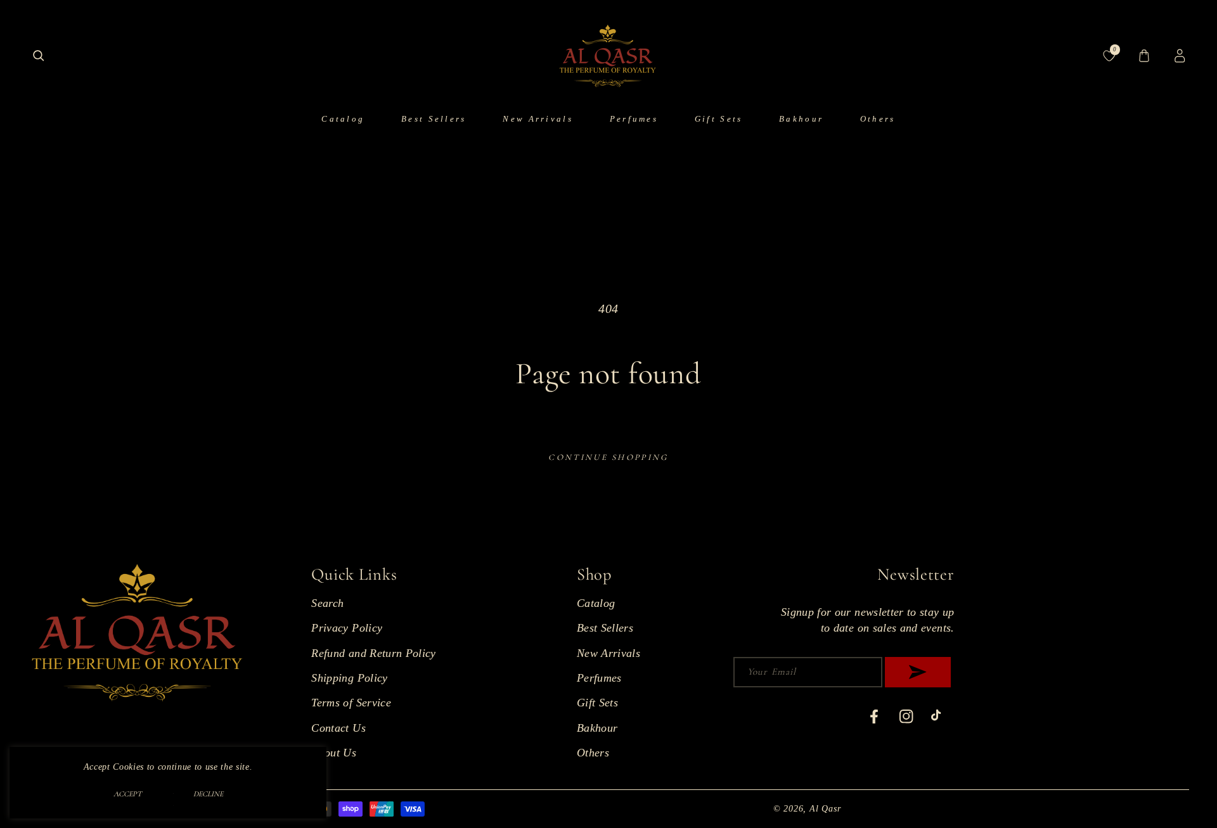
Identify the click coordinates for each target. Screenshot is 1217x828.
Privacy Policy (346, 627)
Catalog (596, 603)
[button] (38, 56)
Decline (208, 793)
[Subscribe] (918, 672)
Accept (127, 793)
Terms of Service (351, 702)
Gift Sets (597, 702)
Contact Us (338, 728)
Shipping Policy (349, 678)
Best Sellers (605, 627)
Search (327, 603)
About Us (333, 752)
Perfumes (599, 678)
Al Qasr (824, 808)
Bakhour (597, 728)
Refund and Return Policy (373, 653)
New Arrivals (608, 653)
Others (593, 752)
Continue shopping (608, 457)
